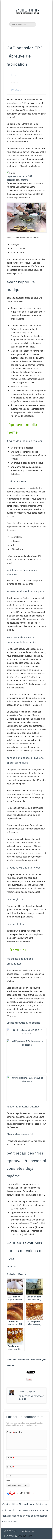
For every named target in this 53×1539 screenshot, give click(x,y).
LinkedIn (41, 31)
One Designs (25, 1536)
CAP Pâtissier (16, 90)
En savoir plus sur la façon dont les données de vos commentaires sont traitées (25, 1516)
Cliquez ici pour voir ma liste (20, 1134)
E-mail (10, 1467)
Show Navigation (42, 24)
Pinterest (23, 31)
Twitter (17, 31)
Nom (10, 1458)
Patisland (23, 179)
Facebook (11, 31)
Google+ (35, 31)
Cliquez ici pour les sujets (19, 1022)
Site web (8, 1478)
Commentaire (10, 1433)
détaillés (36, 1022)
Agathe (14, 75)
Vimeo (29, 31)
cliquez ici (11, 1266)
